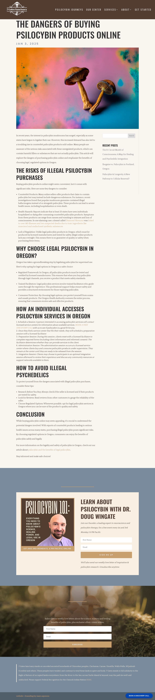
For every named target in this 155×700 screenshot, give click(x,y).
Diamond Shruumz (75, 220)
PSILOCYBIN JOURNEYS (69, 10)
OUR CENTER (93, 10)
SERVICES (110, 10)
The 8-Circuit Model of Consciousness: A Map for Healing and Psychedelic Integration (118, 154)
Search (131, 136)
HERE (88, 680)
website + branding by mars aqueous (32, 696)
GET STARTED (143, 10)
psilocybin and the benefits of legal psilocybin (49, 450)
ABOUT (125, 10)
